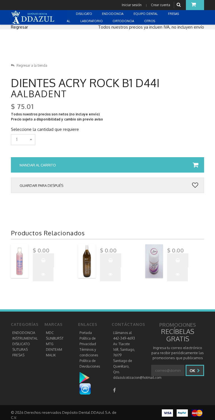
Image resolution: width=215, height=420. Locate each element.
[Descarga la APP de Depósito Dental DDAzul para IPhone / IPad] (85, 389)
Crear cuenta (160, 5)
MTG (49, 344)
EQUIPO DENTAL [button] (146, 14)
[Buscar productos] (179, 5)
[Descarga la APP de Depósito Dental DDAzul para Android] (87, 377)
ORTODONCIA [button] (124, 21)
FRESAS (18, 355)
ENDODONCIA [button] (113, 14)
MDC (50, 333)
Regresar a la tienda (32, 65)
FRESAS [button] (174, 14)
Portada (86, 333)
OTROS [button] (150, 21)
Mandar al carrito (38, 165)
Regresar (19, 27)
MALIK (51, 355)
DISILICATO (21, 344)
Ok (193, 370)
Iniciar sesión (132, 5)
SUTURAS (20, 349)
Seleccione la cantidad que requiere (45, 129)
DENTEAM (54, 349)
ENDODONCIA (23, 333)
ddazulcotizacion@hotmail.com (137, 377)
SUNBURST (55, 338)
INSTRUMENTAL (25, 338)
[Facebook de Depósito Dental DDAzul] (114, 390)
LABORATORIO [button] (92, 21)
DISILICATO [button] (84, 14)
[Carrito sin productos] (195, 5)
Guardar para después (41, 185)
